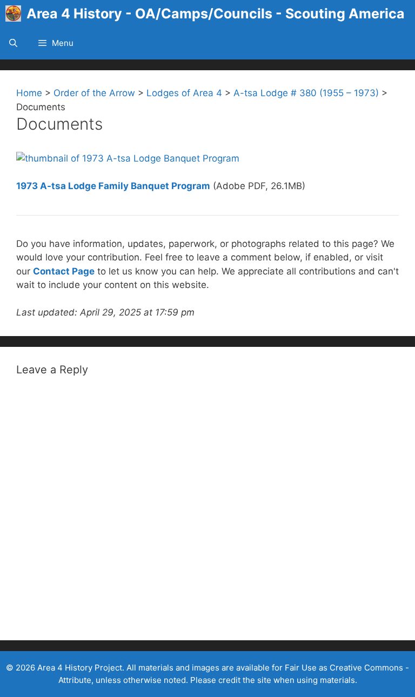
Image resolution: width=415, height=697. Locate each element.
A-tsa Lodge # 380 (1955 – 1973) (306, 93)
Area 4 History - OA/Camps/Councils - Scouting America (215, 13)
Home (29, 93)
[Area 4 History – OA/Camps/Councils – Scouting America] (15, 13)
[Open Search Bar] (13, 43)
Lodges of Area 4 (184, 93)
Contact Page (64, 271)
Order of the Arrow (94, 93)
